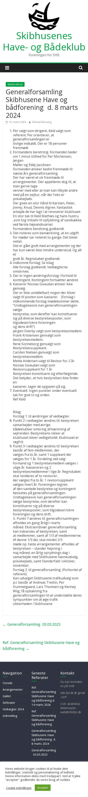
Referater (9, 703)
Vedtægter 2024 (13, 709)
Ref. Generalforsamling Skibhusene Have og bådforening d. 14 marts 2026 (44, 696)
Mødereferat (15, 84)
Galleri (7, 696)
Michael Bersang (41, 122)
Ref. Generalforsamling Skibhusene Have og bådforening (41, 645)
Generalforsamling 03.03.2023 (31, 624)
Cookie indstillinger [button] (19, 788)
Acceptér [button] (42, 787)
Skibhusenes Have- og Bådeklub (44, 41)
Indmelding (10, 716)
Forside (7, 683)
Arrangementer (13, 689)
